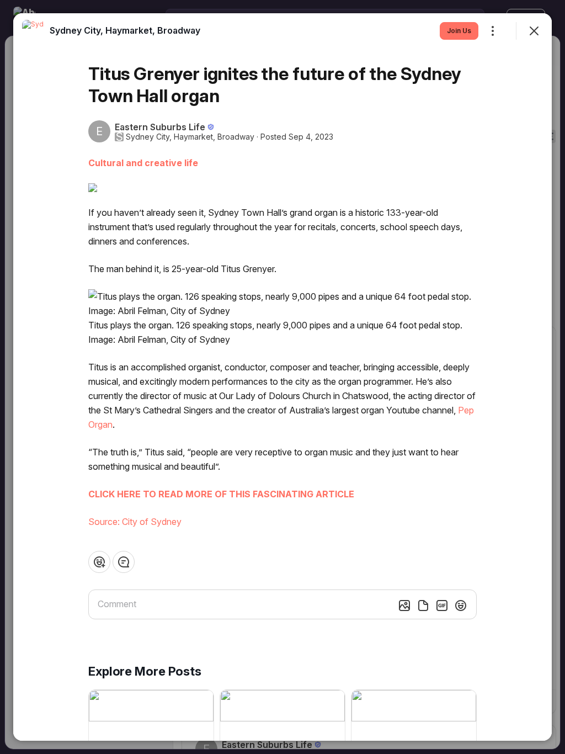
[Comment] (124, 562)
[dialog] (282, 377)
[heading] (125, 30)
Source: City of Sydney (135, 521)
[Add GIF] (442, 605)
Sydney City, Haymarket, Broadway (190, 136)
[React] (99, 561)
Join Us (459, 30)
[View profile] (33, 31)
